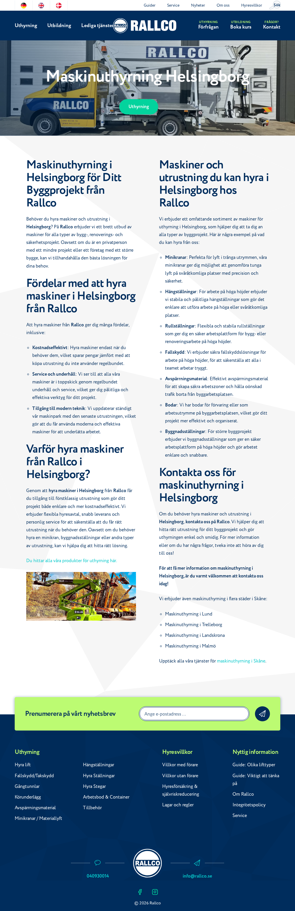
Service (173, 5)
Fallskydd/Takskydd (34, 776)
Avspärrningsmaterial (35, 808)
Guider (150, 5)
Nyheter (198, 5)
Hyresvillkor (251, 5)
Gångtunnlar (27, 786)
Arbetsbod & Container (106, 797)
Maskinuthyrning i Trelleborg (193, 625)
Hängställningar (98, 765)
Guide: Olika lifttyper (253, 765)
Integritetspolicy (249, 805)
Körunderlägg (28, 797)
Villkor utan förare (180, 776)
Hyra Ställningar (99, 776)
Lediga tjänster (97, 25)
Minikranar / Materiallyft (38, 818)
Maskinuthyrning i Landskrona (195, 635)
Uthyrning (26, 25)
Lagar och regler (178, 805)
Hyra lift (23, 765)
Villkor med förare (180, 765)
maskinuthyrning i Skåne (241, 661)
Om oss (223, 5)
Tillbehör (92, 808)
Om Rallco (243, 794)
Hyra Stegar (94, 786)
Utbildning (59, 25)
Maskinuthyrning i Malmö (190, 646)
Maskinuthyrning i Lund (188, 614)
